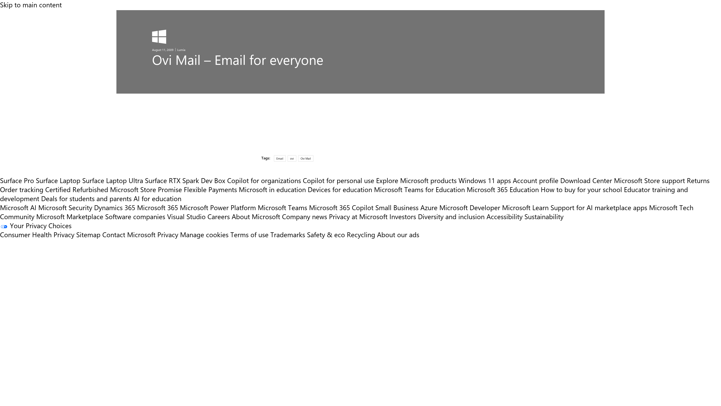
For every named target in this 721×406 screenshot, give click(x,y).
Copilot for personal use (338, 180)
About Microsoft (256, 216)
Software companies (135, 216)
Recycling (361, 234)
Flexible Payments (210, 189)
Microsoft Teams (282, 207)
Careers (218, 216)
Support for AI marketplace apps (599, 207)
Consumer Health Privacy (37, 234)
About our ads (398, 234)
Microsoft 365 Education (503, 189)
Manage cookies (204, 234)
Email (279, 158)
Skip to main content (31, 4)
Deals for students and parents (86, 198)
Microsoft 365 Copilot (341, 207)
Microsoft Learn (525, 207)
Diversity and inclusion (451, 216)
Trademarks (287, 234)
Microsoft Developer (469, 207)
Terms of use (249, 234)
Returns (698, 180)
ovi (292, 158)
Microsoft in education (272, 189)
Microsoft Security (65, 207)
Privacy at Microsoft (358, 216)
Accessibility (504, 216)
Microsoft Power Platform (218, 207)
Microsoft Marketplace (69, 216)
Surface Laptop (58, 180)
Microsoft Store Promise (146, 189)
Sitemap (88, 234)
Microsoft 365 (157, 207)
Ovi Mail (306, 158)
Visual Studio (186, 216)
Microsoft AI (18, 207)
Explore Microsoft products (416, 180)
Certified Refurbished (76, 189)
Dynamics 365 (114, 207)
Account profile (535, 180)
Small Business (397, 207)
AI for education (157, 198)
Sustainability (543, 216)
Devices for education (340, 189)
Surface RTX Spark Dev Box (185, 180)
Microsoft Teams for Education (419, 189)
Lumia (181, 50)
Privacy (168, 234)
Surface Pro (17, 180)
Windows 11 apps (485, 180)
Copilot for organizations (264, 180)
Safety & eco (326, 234)
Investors (402, 216)
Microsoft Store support (649, 180)
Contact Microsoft (128, 234)
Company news (304, 216)
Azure (428, 207)
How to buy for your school (581, 189)
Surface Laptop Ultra (112, 180)
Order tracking (21, 189)
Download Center (586, 180)
